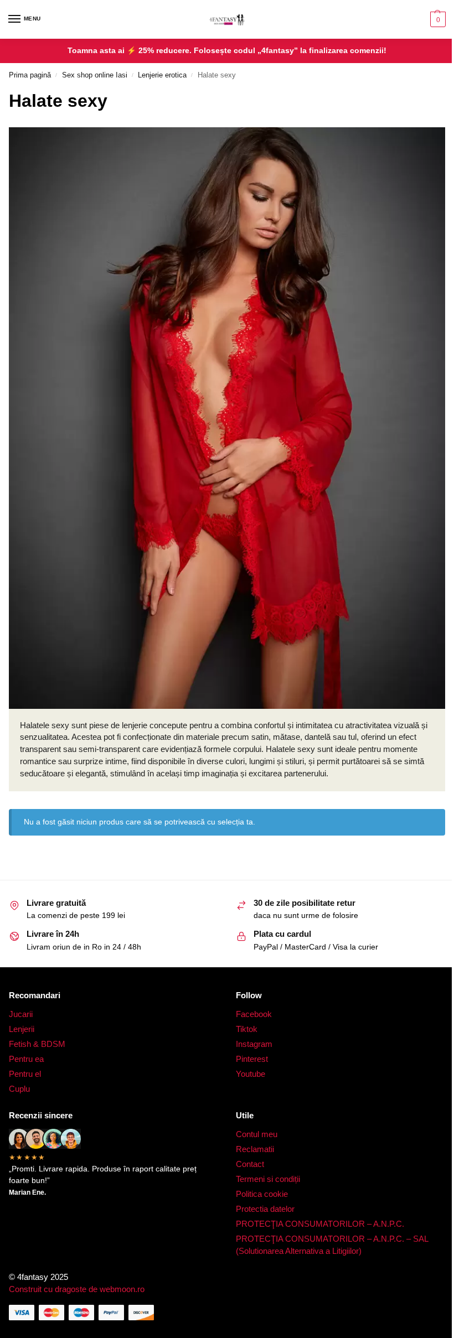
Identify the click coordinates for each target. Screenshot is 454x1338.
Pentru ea (26, 1059)
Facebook (254, 1014)
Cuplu (19, 1089)
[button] (436, 19)
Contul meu (256, 1134)
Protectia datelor (265, 1209)
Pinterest (252, 1059)
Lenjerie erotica (162, 75)
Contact (250, 1164)
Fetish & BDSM (37, 1044)
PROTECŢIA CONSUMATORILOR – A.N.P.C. (320, 1224)
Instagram (254, 1044)
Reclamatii (255, 1149)
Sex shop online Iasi (94, 75)
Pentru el (25, 1074)
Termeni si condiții (268, 1179)
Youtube (250, 1074)
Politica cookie (263, 1194)
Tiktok (246, 1029)
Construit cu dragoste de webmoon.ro (77, 1289)
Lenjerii (21, 1029)
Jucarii (21, 1014)
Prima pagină (30, 75)
